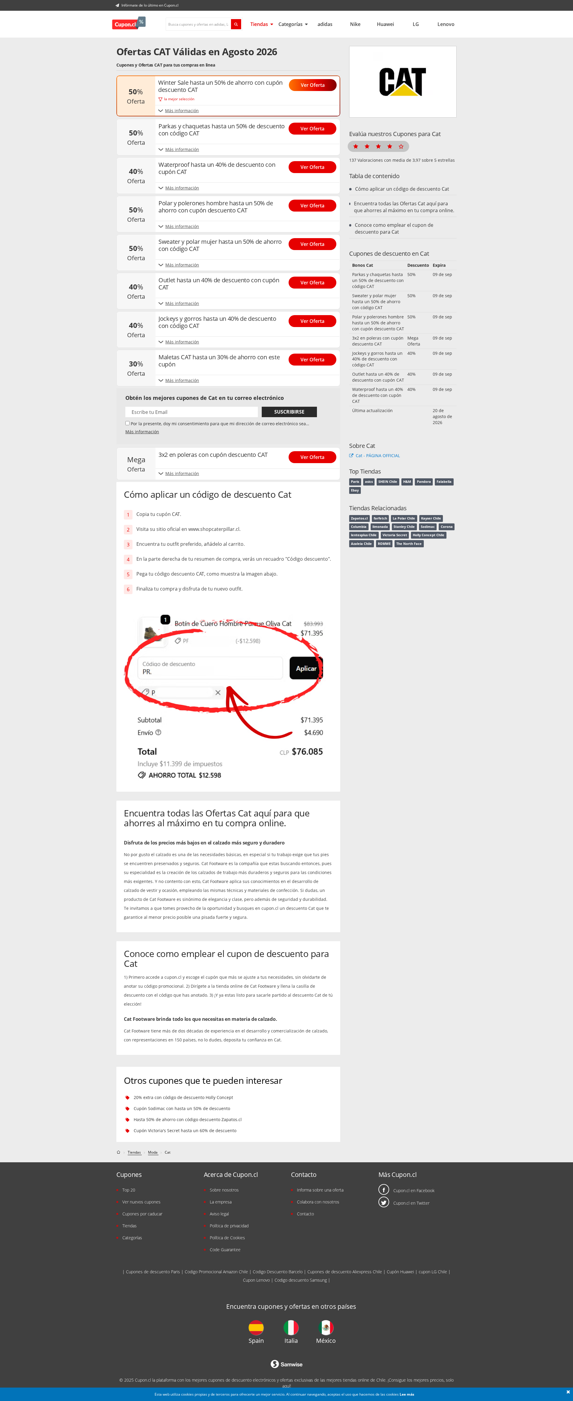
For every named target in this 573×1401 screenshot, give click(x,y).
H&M (407, 482)
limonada (380, 527)
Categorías (291, 24)
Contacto (305, 1214)
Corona (447, 527)
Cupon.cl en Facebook (414, 1190)
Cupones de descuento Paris (153, 1271)
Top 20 (128, 1190)
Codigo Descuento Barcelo (278, 1271)
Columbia (358, 527)
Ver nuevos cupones (141, 1202)
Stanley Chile (404, 527)
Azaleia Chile (361, 544)
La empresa (221, 1202)
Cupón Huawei (400, 1271)
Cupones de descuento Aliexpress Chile (344, 1271)
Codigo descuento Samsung (301, 1280)
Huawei (385, 24)
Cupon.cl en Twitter (411, 1203)
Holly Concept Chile (428, 535)
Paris (355, 482)
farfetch (380, 518)
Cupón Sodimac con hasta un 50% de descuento (182, 1108)
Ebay (355, 490)
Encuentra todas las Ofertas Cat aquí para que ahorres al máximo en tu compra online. (404, 207)
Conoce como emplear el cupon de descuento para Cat (394, 228)
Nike (355, 24)
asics (369, 482)
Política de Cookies (227, 1237)
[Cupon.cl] (129, 24)
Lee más (407, 1394)
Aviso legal (219, 1214)
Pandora (424, 482)
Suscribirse (289, 412)
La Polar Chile (404, 518)
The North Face (409, 544)
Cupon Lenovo (256, 1280)
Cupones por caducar (142, 1214)
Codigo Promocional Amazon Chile (216, 1271)
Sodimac (428, 527)
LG (416, 24)
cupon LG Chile (433, 1271)
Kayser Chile (431, 518)
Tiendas (259, 24)
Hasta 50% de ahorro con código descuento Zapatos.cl (188, 1119)
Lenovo (446, 24)
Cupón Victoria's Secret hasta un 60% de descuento (185, 1130)
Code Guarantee (225, 1249)
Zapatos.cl (359, 518)
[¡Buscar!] (236, 24)
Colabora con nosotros (318, 1202)
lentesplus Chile (364, 535)
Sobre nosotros (224, 1190)
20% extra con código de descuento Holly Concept (183, 1097)
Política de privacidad (229, 1226)
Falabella (444, 482)
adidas (325, 24)
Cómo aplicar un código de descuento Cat (402, 189)
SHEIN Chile (387, 482)
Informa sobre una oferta (320, 1190)
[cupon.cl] (118, 1152)
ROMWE (384, 544)
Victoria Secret (395, 535)
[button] (568, 1392)
